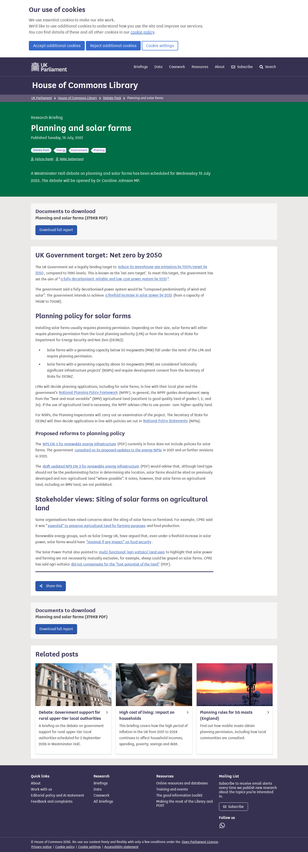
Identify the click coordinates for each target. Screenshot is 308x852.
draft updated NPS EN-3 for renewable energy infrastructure (91, 466)
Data (158, 67)
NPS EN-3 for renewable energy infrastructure (79, 444)
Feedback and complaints (51, 802)
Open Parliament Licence (200, 842)
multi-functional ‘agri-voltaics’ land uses (132, 552)
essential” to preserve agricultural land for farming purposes (96, 526)
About (220, 67)
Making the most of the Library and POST (184, 804)
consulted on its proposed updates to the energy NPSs (118, 450)
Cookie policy (65, 847)
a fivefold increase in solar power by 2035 (138, 295)
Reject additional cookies (113, 45)
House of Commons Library (85, 85)
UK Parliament (41, 98)
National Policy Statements (165, 421)
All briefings (103, 802)
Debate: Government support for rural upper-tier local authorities (70, 715)
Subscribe (244, 67)
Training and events (172, 789)
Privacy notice (41, 847)
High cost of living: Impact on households (147, 715)
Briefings (141, 67)
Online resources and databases (182, 783)
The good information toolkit (179, 795)
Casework (177, 67)
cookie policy (142, 32)
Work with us (41, 789)
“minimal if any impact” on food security (118, 542)
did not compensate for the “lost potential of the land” (115, 564)
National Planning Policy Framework (88, 393)
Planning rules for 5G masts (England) (226, 715)
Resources (200, 67)
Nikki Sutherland (71, 159)
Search (270, 67)
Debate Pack (112, 98)
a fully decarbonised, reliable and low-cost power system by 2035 (114, 279)
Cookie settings (160, 45)
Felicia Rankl (44, 159)
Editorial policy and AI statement (57, 795)
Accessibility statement (121, 847)
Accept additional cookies (56, 45)
